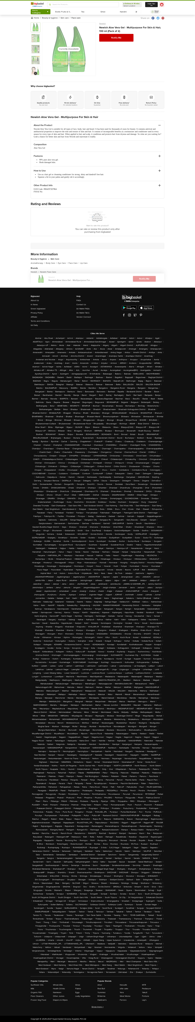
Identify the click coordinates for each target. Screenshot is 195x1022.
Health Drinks (59, 988)
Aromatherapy (38, 263)
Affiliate (34, 317)
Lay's (144, 1000)
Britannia (101, 996)
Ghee (77, 985)
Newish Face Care (48, 272)
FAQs (78, 300)
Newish (102, 23)
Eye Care (62, 263)
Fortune (145, 996)
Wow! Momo (125, 996)
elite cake (124, 988)
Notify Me (116, 37)
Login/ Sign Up (151, 4)
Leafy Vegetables (82, 996)
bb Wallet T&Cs (83, 313)
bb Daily (34, 325)
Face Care (74, 263)
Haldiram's (102, 1000)
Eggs (77, 992)
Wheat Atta (58, 985)
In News (34, 304)
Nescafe (123, 985)
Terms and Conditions (40, 321)
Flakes (78, 988)
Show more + (97, 1007)
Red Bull (101, 988)
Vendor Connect (83, 317)
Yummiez (101, 992)
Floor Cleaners (37, 996)
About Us (35, 300)
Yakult (144, 992)
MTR (144, 985)
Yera (122, 992)
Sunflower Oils (37, 985)
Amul (100, 985)
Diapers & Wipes (60, 1000)
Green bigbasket (38, 308)
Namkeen (57, 992)
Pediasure (146, 988)
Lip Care (84, 263)
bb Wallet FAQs (83, 308)
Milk (32, 988)
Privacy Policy (37, 313)
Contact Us (81, 304)
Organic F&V (36, 992)
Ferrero (123, 1000)
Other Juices (58, 996)
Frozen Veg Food (38, 1000)
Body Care (51, 263)
